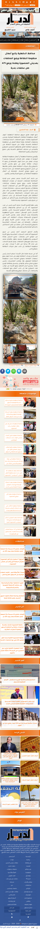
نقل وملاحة (12, 901)
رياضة (27, 40)
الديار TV (28, 879)
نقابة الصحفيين (11, 904)
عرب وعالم (28, 869)
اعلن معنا (28, 911)
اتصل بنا (28, 914)
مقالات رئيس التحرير (12, 863)
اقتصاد (28, 866)
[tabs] (6, 2)
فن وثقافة (15, 40)
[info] (9, 2)
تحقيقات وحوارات (12, 869)
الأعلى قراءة (19, 733)
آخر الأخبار (19, 607)
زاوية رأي (28, 876)
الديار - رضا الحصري (26, 130)
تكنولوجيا (28, 872)
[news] (23, 2)
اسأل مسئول (28, 907)
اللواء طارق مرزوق (31, 366)
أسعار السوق (12, 898)
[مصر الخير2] (20, 382)
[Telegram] (19, 371)
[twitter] (30, 2)
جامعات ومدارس (12, 888)
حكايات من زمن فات (12, 879)
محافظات (30, 46)
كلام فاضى (12, 895)
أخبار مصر (33, 40)
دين (12, 885)
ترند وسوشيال (28, 892)
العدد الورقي (12, 876)
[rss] (16, 2)
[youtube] (27, 2)
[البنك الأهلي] (20, 10)
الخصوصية (12, 911)
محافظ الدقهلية (15, 366)
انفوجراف (28, 895)
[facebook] (34, 2)
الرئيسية (28, 856)
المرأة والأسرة (12, 872)
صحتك (12, 882)
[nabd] (20, 2)
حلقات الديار (12, 866)
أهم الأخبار (19, 661)
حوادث (21, 40)
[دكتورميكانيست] (20, 35)
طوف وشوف (28, 904)
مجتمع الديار (28, 898)
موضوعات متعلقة (28, 394)
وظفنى (28, 901)
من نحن (12, 907)
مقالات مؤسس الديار (12, 892)
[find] (13, 2)
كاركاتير (28, 888)
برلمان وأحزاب (28, 882)
